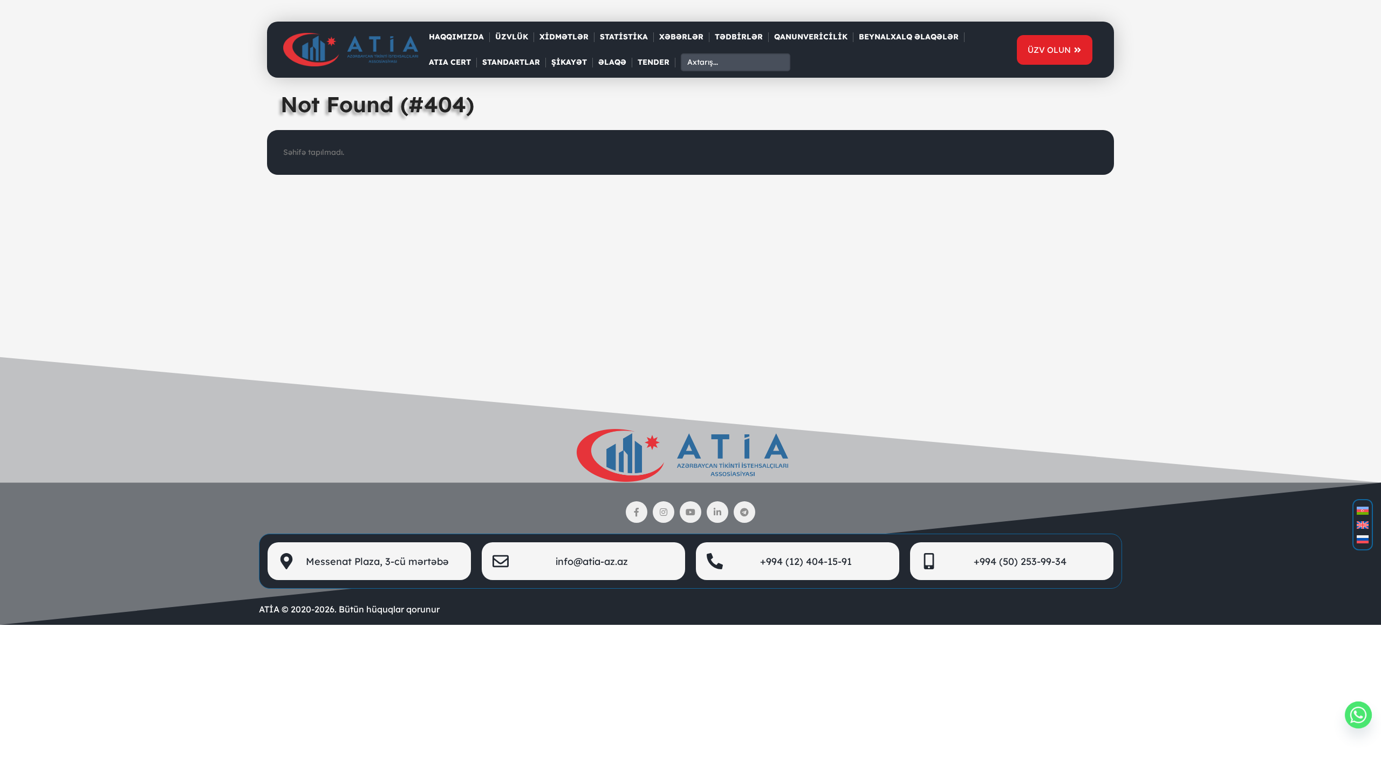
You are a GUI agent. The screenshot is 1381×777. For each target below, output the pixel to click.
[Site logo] (350, 49)
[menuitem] (1363, 510)
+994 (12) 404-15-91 (806, 561)
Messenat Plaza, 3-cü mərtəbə (377, 561)
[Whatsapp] (1358, 714)
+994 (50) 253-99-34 (1020, 561)
